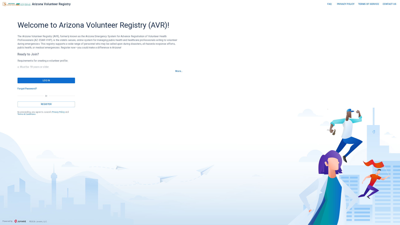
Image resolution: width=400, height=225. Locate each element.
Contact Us (389, 4)
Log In (46, 80)
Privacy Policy (346, 4)
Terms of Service (368, 4)
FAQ (329, 4)
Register (46, 104)
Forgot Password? (27, 88)
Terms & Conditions (26, 114)
